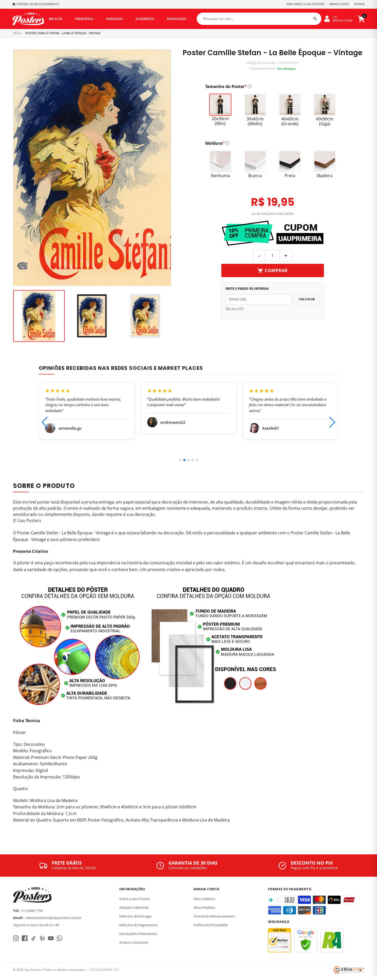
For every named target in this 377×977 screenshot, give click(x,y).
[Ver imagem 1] (39, 316)
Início (17, 33)
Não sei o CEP (234, 308)
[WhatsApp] (59, 938)
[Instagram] (16, 938)
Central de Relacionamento (214, 916)
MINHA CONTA (339, 4)
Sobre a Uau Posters (134, 898)
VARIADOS (114, 18)
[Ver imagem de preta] (92, 316)
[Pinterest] (42, 938)
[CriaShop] (348, 970)
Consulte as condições (187, 867)
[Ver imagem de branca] (145, 316)
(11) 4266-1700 (32, 910)
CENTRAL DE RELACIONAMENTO (38, 4)
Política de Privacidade (211, 925)
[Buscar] (315, 18)
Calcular (307, 299)
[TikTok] (33, 938)
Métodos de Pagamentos (138, 925)
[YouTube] (51, 938)
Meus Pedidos (204, 907)
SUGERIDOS (144, 18)
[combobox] (259, 19)
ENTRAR (359, 4)
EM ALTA (55, 18)
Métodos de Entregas (135, 916)
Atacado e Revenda (133, 907)
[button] (180, 460)
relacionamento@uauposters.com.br (53, 917)
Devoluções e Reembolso (138, 933)
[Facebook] (24, 938)
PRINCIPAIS (84, 18)
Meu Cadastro (204, 898)
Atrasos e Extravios (133, 942)
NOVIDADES (176, 18)
